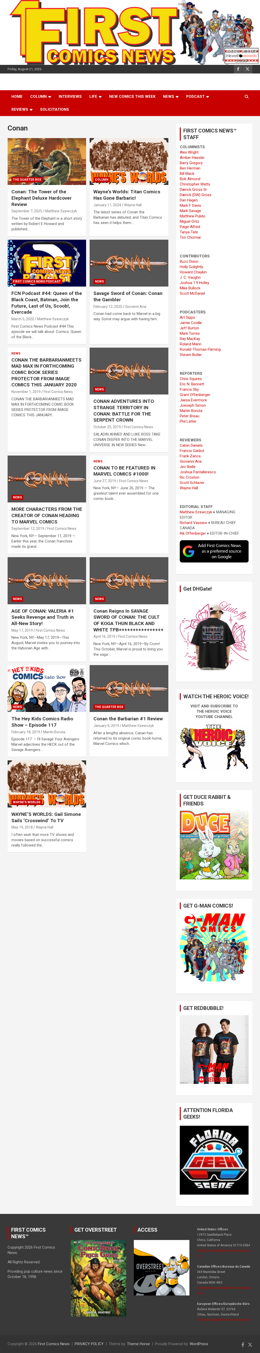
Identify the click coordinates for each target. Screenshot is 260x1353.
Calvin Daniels (191, 445)
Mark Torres (190, 333)
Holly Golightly (191, 267)
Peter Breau (189, 416)
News (168, 96)
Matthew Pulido (192, 216)
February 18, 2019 (25, 732)
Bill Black (187, 173)
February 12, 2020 (107, 307)
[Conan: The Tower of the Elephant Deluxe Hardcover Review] (46, 161)
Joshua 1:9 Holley (194, 282)
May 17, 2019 (22, 630)
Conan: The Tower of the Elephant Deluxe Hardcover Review (41, 198)
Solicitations (54, 109)
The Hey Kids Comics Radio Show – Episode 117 (42, 722)
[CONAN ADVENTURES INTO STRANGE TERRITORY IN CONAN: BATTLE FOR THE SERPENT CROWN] (128, 371)
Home (17, 96)
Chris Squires (191, 379)
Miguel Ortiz (189, 221)
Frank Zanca (190, 456)
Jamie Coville (191, 323)
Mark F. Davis (190, 205)
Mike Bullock (190, 288)
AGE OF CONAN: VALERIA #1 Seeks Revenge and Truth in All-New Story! (42, 617)
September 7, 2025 (26, 211)
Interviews (70, 96)
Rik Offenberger (193, 533)
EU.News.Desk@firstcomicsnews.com (224, 1320)
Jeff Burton (189, 328)
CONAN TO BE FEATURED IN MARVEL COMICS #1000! (124, 471)
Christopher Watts (195, 184)
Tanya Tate (189, 232)
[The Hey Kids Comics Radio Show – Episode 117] (46, 688)
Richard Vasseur (193, 522)
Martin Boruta (54, 732)
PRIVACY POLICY (89, 1344)
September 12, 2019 (27, 529)
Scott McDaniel (192, 293)
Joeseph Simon (193, 405)
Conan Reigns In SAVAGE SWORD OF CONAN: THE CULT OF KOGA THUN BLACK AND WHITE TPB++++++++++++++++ (128, 620)
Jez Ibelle (188, 466)
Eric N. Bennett (192, 384)
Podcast (195, 96)
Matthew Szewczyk (61, 211)
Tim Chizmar (190, 237)
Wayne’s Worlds (26, 802)
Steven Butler (191, 354)
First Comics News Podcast (37, 281)
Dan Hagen (189, 200)
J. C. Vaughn (190, 277)
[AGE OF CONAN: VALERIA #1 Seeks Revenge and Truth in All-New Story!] (46, 580)
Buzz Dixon (189, 261)
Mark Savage (190, 211)
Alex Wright (189, 152)
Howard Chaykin (193, 272)
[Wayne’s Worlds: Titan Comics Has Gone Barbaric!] (128, 161)
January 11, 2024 (107, 205)
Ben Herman (190, 168)
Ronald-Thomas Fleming (200, 349)
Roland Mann (190, 344)
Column (38, 96)
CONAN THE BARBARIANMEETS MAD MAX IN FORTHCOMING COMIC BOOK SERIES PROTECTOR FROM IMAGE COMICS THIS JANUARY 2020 (46, 372)
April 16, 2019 (104, 636)
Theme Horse (138, 1344)
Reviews (19, 109)
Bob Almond (190, 179)
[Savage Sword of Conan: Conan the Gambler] (128, 263)
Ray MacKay (190, 338)
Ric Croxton (189, 477)
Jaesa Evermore (193, 400)
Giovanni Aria (135, 307)
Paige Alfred (190, 226)
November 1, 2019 (26, 392)
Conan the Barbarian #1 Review (128, 719)
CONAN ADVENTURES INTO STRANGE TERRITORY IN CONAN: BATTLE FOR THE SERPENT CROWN (123, 410)
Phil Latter (188, 421)
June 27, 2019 (104, 481)
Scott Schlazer (192, 482)
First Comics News (58, 392)
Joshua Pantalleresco (198, 472)
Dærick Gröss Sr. (193, 189)
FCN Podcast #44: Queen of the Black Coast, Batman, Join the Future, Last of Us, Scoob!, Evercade (46, 302)
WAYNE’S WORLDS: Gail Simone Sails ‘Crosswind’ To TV (46, 817)
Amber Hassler (192, 157)
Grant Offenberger (195, 394)
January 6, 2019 (106, 726)
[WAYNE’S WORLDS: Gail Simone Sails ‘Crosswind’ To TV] (46, 784)
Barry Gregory (191, 163)
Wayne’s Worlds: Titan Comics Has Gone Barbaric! (126, 195)
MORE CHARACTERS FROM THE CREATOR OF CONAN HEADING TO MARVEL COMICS (46, 515)
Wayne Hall (133, 205)
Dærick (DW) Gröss (196, 195)
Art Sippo (187, 317)
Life (93, 96)
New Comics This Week (132, 96)
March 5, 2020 (22, 319)
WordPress (199, 1344)
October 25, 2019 (107, 427)
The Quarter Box (27, 179)
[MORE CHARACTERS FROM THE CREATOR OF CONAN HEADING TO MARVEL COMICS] (46, 479)
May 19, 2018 (22, 827)
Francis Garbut (192, 450)
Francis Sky (189, 389)
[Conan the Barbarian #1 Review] (128, 688)
